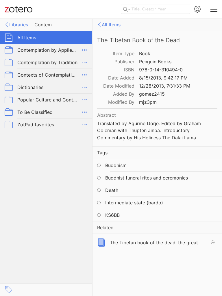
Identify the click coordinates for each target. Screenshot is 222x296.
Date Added (121, 78)
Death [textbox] (111, 190)
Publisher (124, 61)
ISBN (129, 70)
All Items (111, 24)
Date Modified (118, 86)
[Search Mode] (126, 9)
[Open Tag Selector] (9, 290)
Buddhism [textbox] (116, 165)
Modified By (121, 102)
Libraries (18, 24)
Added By (123, 94)
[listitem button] (157, 242)
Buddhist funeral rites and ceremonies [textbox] (146, 178)
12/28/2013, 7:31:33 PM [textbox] (164, 86)
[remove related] (212, 242)
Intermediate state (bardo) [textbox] (134, 203)
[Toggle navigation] (214, 9)
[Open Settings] (197, 9)
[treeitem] (46, 37)
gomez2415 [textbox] (152, 94)
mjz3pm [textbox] (148, 102)
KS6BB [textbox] (112, 215)
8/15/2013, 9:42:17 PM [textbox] (163, 78)
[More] (84, 50)
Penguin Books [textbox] (155, 61)
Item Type (123, 53)
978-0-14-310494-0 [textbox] (161, 70)
